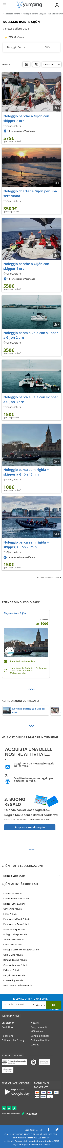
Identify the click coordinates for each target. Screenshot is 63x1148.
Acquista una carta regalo (30, 827)
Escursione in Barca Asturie (16, 924)
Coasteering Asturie (13, 980)
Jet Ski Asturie (10, 914)
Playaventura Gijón (15, 613)
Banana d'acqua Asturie (15, 959)
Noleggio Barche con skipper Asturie (21, 949)
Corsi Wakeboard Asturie (15, 965)
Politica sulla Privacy (13, 1040)
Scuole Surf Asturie (12, 893)
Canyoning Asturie (12, 908)
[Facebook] (48, 1130)
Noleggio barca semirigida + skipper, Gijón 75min (26, 544)
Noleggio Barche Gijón (14, 875)
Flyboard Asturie (11, 970)
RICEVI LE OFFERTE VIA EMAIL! (30, 998)
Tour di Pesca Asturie (13, 939)
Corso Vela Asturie (12, 944)
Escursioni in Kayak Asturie (16, 919)
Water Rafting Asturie (14, 929)
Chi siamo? (8, 1022)
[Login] (57, 5)
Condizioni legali (40, 1035)
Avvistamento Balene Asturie (17, 985)
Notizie (35, 1022)
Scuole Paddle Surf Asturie (16, 898)
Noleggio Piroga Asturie (15, 934)
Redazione (7, 1035)
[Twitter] (57, 1130)
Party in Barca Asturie (14, 975)
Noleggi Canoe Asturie (14, 903)
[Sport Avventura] (29, 4)
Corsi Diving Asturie (13, 954)
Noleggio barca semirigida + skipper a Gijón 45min (26, 472)
